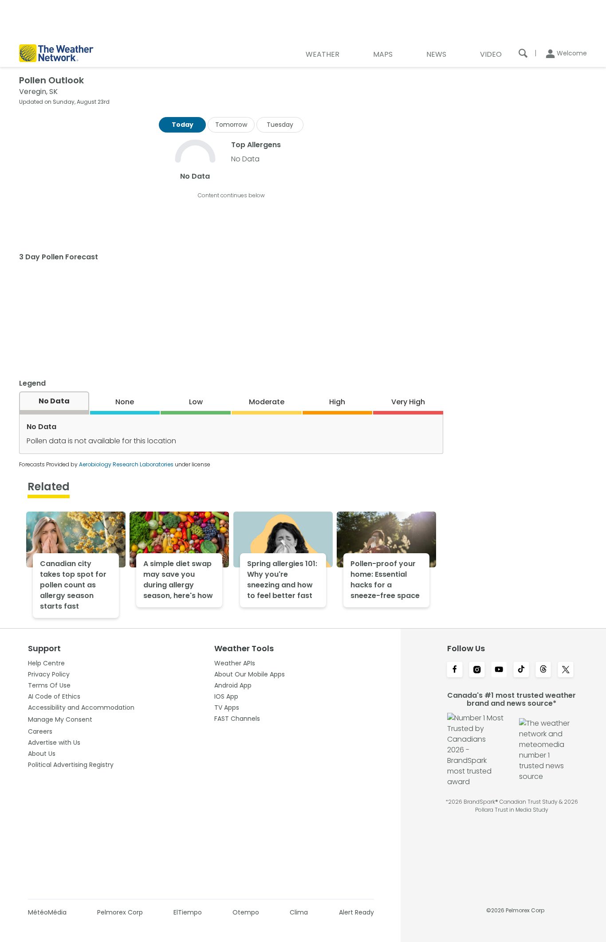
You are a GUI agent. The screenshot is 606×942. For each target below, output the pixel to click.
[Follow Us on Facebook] (455, 670)
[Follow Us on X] (566, 670)
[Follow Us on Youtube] (499, 670)
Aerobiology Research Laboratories (126, 464)
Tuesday (280, 124)
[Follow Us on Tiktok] (521, 670)
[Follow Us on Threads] (543, 670)
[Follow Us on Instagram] (477, 670)
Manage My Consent (60, 719)
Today (182, 124)
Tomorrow (231, 124)
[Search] (523, 53)
